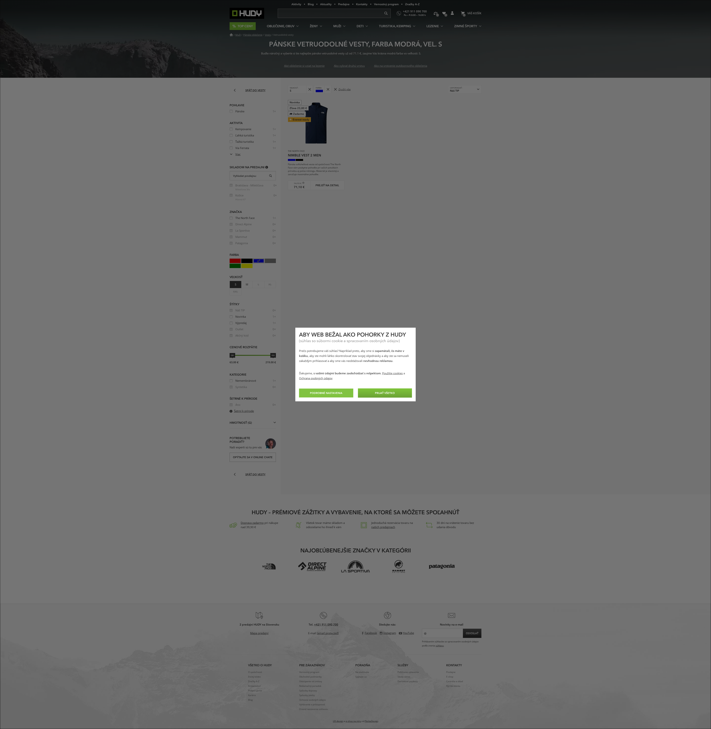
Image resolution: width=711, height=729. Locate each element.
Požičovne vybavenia (408, 672)
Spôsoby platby (307, 695)
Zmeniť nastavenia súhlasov (313, 709)
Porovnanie (435, 13)
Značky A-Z (412, 4)
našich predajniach (383, 527)
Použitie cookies (392, 373)
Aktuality (326, 4)
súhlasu (440, 645)
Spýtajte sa (361, 676)
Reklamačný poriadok (310, 686)
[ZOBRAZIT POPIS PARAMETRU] (266, 167)
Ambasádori (254, 686)
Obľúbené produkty (444, 13)
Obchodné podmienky (310, 676)
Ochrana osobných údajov (316, 378)
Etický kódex (254, 676)
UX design (338, 721)
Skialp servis (404, 676)
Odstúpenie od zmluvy (310, 681)
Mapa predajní (259, 633)
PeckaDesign (371, 721)
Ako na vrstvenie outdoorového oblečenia (400, 66)
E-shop (449, 676)
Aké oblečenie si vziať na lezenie (304, 66)
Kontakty (362, 4)
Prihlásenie (452, 13)
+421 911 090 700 (326, 624)
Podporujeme (255, 690)
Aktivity (296, 4)
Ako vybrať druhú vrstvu (349, 66)
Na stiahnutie (362, 672)
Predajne (344, 4)
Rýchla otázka (453, 686)
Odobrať (309, 89)
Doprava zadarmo (252, 523)
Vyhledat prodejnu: (244, 175)
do (273, 355)
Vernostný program (386, 4)
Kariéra (252, 695)
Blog (311, 4)
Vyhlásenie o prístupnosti (312, 704)
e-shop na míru (353, 721)
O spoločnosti (255, 672)
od (232, 355)
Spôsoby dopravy (308, 690)
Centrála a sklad (454, 681)
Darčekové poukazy (408, 681)
